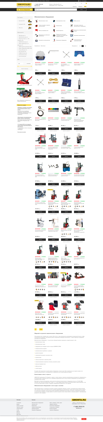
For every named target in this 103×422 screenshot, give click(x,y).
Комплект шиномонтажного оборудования (65, 286)
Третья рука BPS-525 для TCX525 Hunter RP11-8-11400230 (40, 231)
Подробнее (53, 322)
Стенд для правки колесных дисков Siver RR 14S (78, 148)
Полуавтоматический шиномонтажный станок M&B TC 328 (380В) (79, 203)
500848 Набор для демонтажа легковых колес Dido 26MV (53, 175)
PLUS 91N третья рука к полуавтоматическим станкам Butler (40, 148)
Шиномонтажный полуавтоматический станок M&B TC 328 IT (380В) (40, 259)
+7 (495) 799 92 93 (39, 4)
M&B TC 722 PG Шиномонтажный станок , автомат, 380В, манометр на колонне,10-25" (65, 259)
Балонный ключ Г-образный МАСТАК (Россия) (52, 64)
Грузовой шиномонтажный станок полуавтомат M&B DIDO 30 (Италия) (79, 286)
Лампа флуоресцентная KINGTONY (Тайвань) (52, 92)
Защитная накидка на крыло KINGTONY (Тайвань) (78, 64)
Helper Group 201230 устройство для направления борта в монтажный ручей (79, 120)
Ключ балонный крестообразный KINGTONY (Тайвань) (65, 65)
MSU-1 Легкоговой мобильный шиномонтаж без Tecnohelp (53, 286)
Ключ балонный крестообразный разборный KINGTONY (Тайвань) (40, 92)
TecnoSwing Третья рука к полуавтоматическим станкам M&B (40, 175)
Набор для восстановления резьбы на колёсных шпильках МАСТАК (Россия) (66, 92)
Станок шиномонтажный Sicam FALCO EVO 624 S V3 (79, 258)
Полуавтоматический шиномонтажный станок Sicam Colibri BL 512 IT (53, 203)
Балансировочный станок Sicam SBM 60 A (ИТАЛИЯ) (79, 314)
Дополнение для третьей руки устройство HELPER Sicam (66, 120)
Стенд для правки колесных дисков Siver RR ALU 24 (65, 175)
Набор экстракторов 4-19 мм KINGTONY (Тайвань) (40, 64)
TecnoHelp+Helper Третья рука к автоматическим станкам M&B (79, 175)
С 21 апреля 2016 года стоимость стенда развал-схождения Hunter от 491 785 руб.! (25, 125)
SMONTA (36, 377)
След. (41, 329)
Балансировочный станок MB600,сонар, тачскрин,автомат (40, 286)
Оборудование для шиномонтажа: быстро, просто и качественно (24, 118)
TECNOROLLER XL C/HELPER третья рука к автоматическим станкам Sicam (40, 203)
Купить (40, 73)
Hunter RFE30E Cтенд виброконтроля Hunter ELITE (39, 314)
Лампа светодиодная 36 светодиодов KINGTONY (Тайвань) (79, 92)
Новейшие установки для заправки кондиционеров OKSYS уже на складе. (25, 108)
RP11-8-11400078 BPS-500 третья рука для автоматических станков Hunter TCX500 (79, 232)
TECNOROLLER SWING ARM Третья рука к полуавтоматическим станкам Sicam (53, 148)
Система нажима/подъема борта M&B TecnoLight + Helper (66, 148)
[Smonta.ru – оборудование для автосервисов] (78, 400)
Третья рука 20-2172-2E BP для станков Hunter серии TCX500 (53, 231)
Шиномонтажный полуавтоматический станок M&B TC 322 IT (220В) (66, 203)
